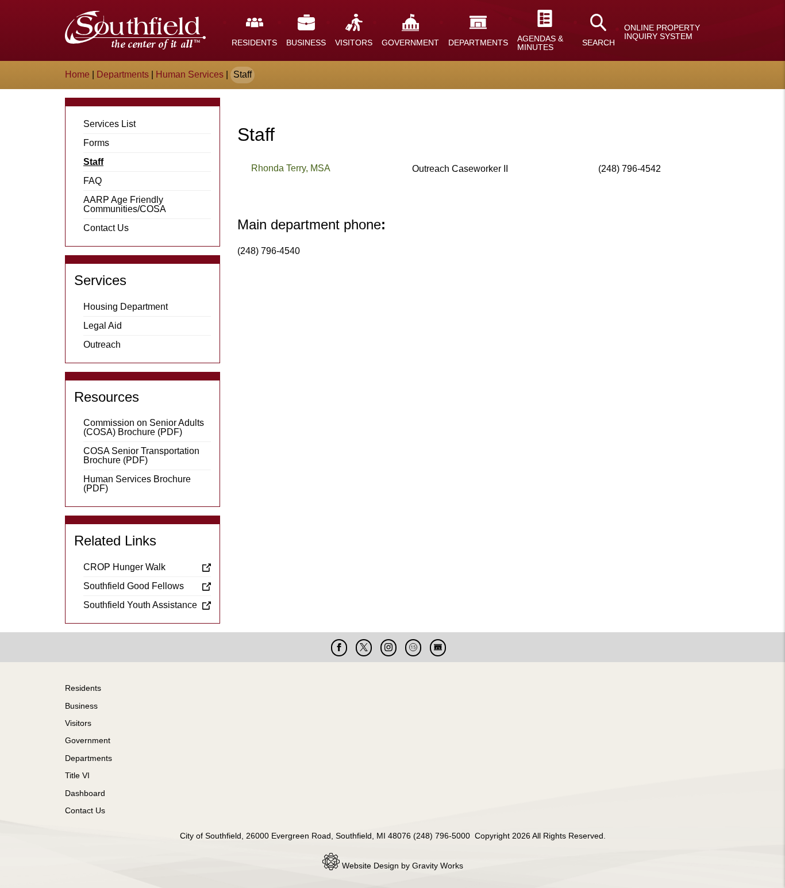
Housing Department (125, 307)
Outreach (102, 344)
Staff (93, 162)
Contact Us (106, 228)
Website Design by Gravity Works (401, 865)
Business (81, 705)
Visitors (78, 723)
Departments (123, 74)
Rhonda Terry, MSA (290, 168)
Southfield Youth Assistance (140, 605)
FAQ (92, 181)
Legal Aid (102, 325)
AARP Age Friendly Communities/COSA (124, 204)
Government (87, 740)
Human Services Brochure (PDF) (137, 483)
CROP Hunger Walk (124, 567)
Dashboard (85, 793)
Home (77, 74)
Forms (96, 143)
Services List (109, 124)
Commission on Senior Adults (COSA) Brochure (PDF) (143, 427)
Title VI (77, 775)
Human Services (190, 74)
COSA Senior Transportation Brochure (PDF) (141, 455)
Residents (83, 688)
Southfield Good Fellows (133, 586)
